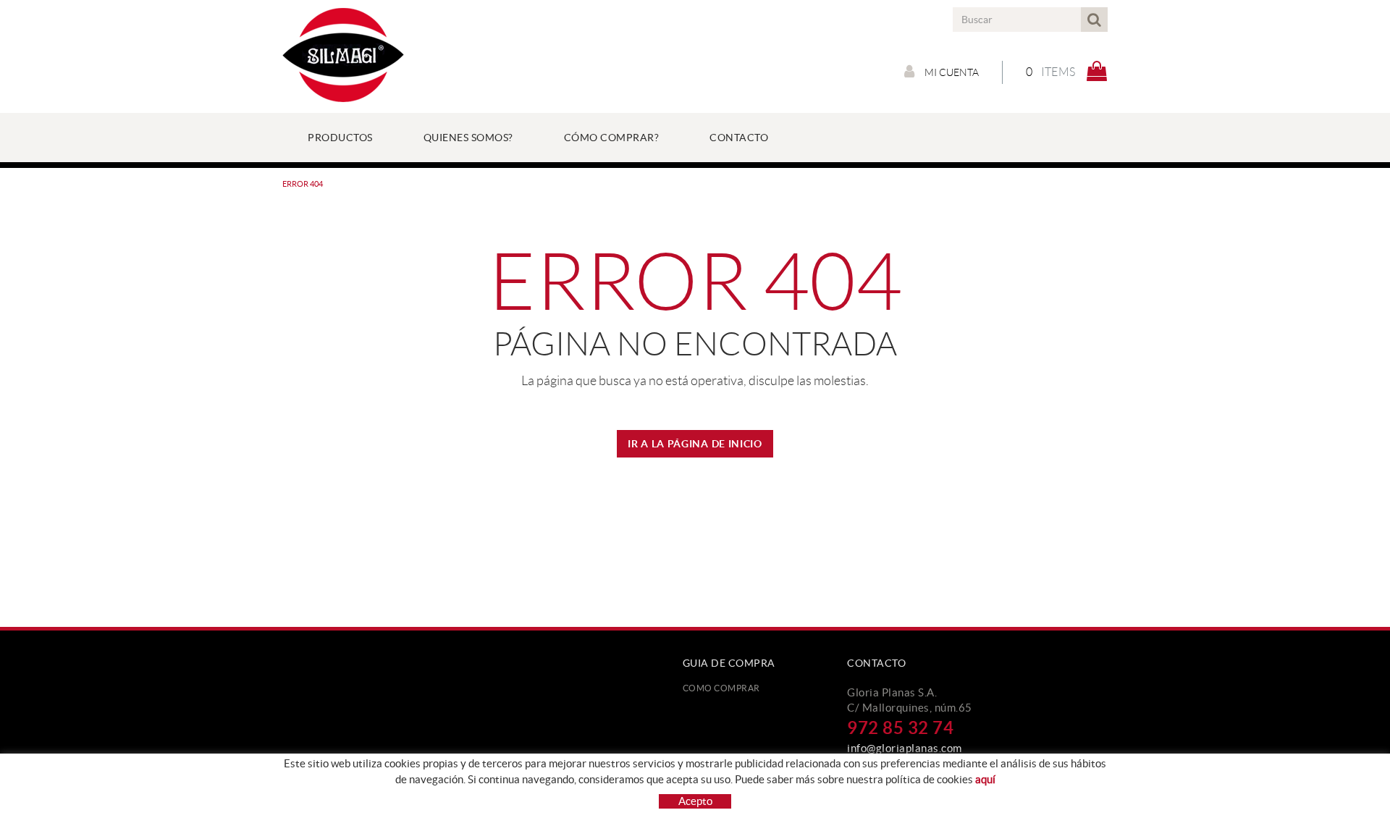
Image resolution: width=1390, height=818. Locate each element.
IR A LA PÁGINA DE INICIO (695, 444)
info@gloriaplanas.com (904, 748)
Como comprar (721, 688)
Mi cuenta (950, 72)
